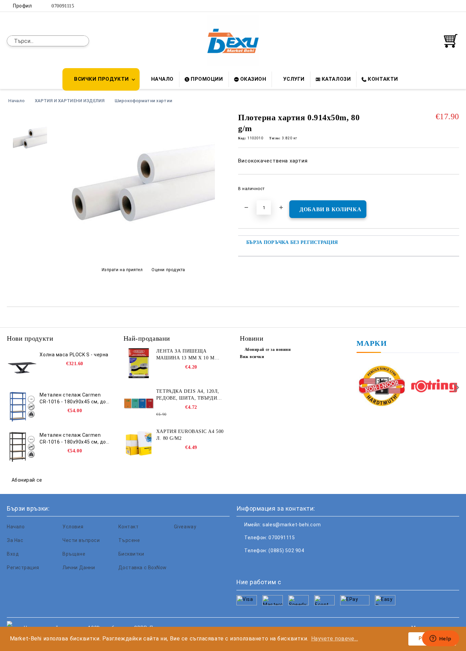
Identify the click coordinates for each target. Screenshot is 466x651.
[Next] (454, 387)
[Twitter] (435, 6)
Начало (162, 79)
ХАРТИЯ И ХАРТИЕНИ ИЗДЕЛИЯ (69, 100)
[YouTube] (455, 6)
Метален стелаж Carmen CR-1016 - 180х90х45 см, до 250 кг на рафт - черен (73, 438)
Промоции (207, 79)
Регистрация (23, 567)
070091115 (63, 6)
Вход (13, 554)
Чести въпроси (81, 540)
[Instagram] (445, 6)
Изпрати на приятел (122, 269)
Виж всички (252, 356)
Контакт (128, 526)
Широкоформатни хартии (143, 100)
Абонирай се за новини (268, 349)
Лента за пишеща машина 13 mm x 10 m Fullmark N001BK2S (185, 354)
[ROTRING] (434, 386)
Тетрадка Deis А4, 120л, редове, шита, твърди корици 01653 (187, 395)
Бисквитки (131, 554)
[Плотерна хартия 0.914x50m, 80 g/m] (143, 253)
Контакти (383, 79)
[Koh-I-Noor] (381, 386)
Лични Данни (78, 567)
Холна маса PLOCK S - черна (74, 354)
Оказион (253, 79)
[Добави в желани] (454, 191)
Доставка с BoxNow (142, 567)
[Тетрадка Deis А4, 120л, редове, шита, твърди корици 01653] (138, 403)
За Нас (15, 540)
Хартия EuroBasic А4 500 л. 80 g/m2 (190, 435)
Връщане (73, 554)
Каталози (336, 79)
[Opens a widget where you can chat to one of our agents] (440, 639)
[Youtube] (286, 564)
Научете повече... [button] (334, 638)
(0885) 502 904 (286, 550)
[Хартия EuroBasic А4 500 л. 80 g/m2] (138, 443)
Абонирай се (27, 480)
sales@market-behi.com (291, 524)
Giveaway (185, 526)
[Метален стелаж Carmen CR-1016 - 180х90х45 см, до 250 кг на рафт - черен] (22, 447)
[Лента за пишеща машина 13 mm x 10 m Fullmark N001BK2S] (138, 363)
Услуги (293, 79)
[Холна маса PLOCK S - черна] (22, 366)
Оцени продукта (168, 269)
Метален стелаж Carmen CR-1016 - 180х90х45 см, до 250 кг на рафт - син (73, 398)
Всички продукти (101, 79)
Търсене (129, 540)
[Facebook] (424, 6)
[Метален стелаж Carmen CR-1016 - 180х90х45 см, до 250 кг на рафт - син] (22, 406)
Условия (72, 526)
